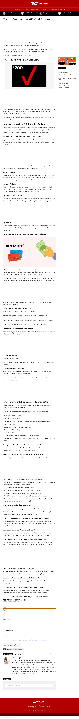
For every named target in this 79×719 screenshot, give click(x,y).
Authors (58, 714)
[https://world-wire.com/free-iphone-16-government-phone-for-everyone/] (67, 61)
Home (16, 9)
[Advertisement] (29, 33)
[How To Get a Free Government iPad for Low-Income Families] (22, 13)
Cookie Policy (51, 714)
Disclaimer (14, 714)
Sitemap (14, 717)
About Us (70, 714)
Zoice (4, 717)
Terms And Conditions (34, 714)
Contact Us (64, 714)
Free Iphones (34, 9)
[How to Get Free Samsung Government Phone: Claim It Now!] (41, 13)
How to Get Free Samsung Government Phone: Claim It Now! (50, 13)
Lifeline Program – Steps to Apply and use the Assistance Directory (68, 13)
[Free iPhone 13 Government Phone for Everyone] (4, 13)
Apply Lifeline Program (49, 9)
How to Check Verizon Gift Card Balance (15, 649)
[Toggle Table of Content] (18, 645)
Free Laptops (23, 9)
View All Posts (52, 653)
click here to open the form (39, 640)
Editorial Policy (7, 714)
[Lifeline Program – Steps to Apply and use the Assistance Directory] (59, 13)
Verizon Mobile (18, 140)
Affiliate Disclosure (23, 714)
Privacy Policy (44, 714)
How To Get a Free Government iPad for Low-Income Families (31, 13)
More (60, 9)
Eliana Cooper (7, 22)
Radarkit (9, 717)
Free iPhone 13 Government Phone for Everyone (13, 13)
